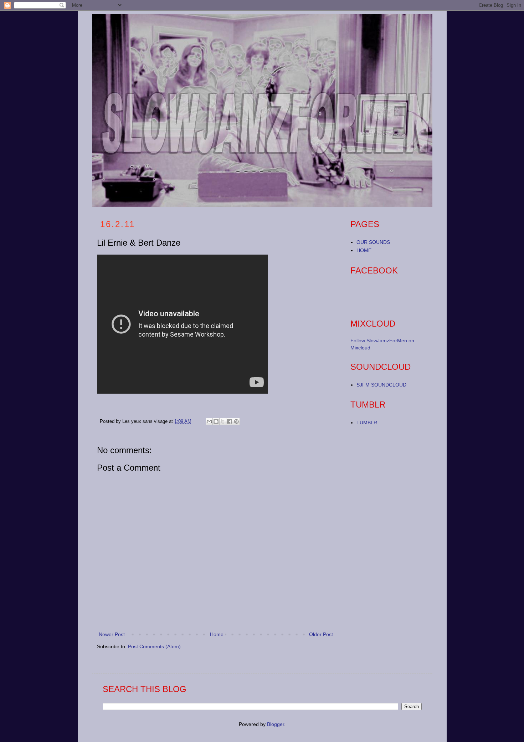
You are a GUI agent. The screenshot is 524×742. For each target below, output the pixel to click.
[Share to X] (222, 421)
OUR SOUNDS (373, 242)
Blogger (275, 724)
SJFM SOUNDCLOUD (381, 385)
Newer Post (112, 634)
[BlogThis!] (216, 421)
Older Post (321, 634)
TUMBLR (366, 422)
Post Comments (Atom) (154, 646)
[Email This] (209, 421)
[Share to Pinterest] (236, 421)
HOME (363, 250)
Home (217, 634)
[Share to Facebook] (229, 421)
